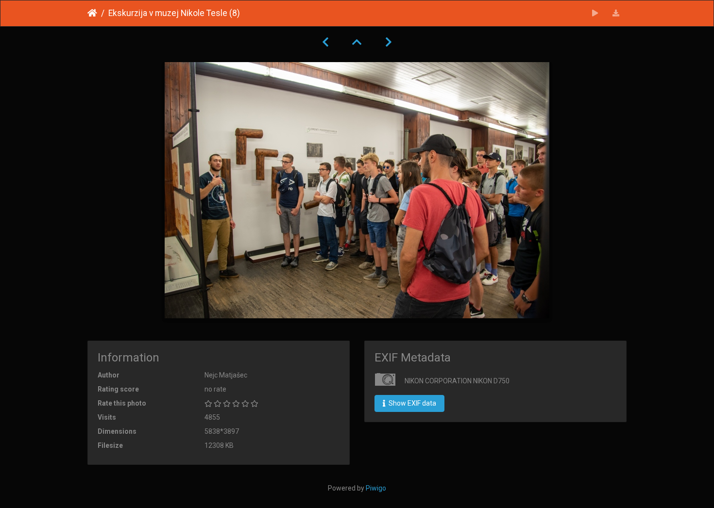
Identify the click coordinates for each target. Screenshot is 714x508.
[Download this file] (616, 13)
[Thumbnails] (357, 42)
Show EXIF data (411, 403)
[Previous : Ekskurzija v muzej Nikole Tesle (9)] (325, 42)
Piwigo (376, 488)
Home (92, 13)
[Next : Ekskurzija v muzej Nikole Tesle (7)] (389, 42)
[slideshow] (595, 13)
